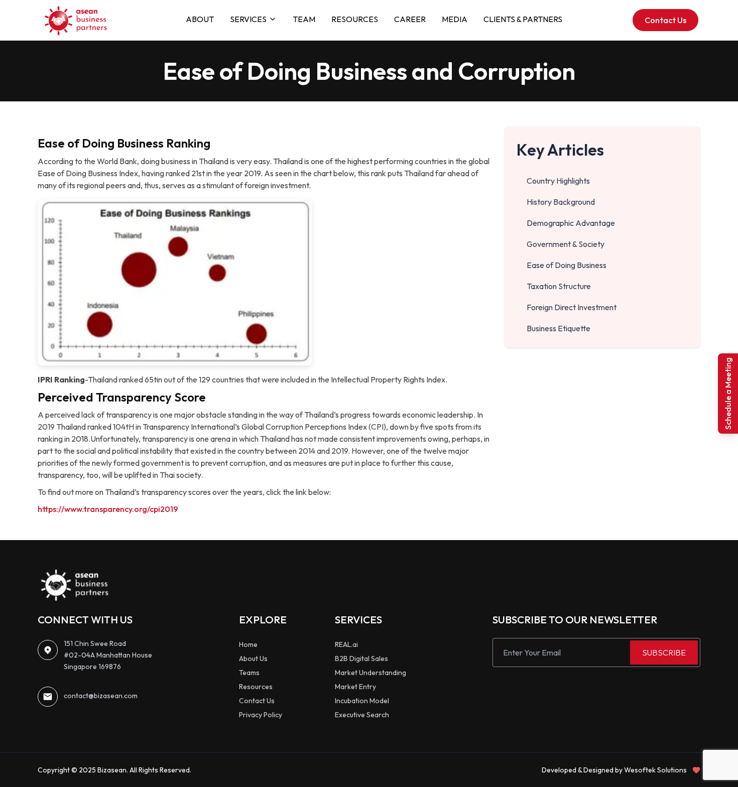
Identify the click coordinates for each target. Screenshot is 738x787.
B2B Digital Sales (361, 658)
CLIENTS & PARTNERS (522, 19)
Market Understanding (370, 672)
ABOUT (200, 19)
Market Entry (355, 686)
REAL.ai (346, 644)
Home (248, 644)
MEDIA (454, 19)
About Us (253, 658)
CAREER (410, 19)
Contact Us (665, 20)
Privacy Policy (260, 714)
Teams (249, 672)
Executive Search (362, 714)
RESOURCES (354, 19)
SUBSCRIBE (664, 652)
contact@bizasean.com (101, 695)
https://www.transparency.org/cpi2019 (108, 509)
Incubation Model (362, 700)
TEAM (304, 19)
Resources (256, 686)
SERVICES (248, 19)
